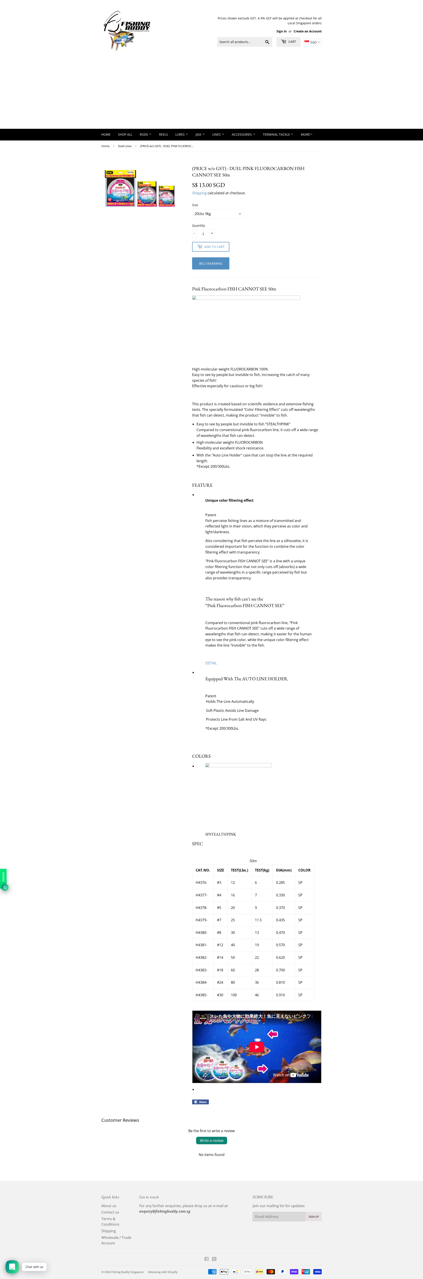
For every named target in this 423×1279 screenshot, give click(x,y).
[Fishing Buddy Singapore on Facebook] (206, 1259)
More (305, 134)
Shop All (125, 134)
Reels (163, 134)
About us (108, 1205)
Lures (180, 134)
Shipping (199, 193)
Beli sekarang (210, 263)
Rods (144, 134)
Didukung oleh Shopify (163, 1272)
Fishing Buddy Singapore (127, 1272)
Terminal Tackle (277, 134)
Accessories (242, 134)
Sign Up (313, 1217)
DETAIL (211, 663)
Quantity (198, 225)
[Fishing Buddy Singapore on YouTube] (214, 1259)
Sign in (281, 31)
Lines (217, 134)
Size (195, 205)
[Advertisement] (211, 96)
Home (106, 134)
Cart (292, 41)
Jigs (199, 134)
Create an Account (308, 31)
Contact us (110, 1212)
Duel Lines (125, 146)
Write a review (211, 1140)
